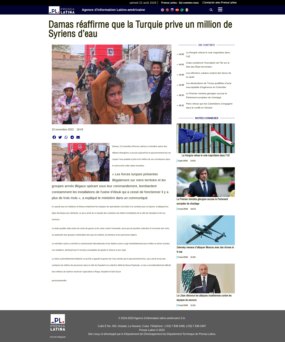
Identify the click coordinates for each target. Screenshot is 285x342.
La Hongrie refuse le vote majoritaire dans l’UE (206, 155)
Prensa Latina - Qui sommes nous (180, 2)
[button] (211, 10)
